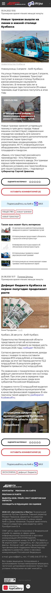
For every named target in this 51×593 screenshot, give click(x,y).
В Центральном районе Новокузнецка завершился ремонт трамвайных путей (28, 229)
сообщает (28, 348)
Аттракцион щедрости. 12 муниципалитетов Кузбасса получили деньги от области (23, 416)
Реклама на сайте (25, 490)
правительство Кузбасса (13, 64)
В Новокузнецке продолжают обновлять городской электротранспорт (29, 237)
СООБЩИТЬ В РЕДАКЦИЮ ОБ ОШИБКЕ (21, 504)
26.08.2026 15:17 (8, 277)
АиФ (20, 330)
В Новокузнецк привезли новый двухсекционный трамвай (25, 254)
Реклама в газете (11, 494)
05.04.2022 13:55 (8, 11)
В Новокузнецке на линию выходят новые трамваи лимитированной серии (29, 263)
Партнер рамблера (24, 580)
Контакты (7, 490)
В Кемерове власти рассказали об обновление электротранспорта (26, 246)
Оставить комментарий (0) (25, 192)
